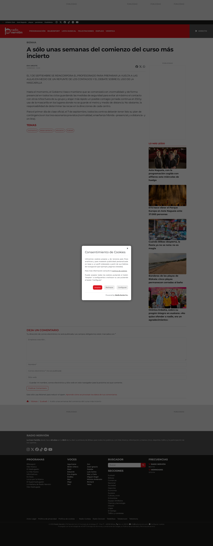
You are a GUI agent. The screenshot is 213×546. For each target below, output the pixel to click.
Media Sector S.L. (121, 295)
